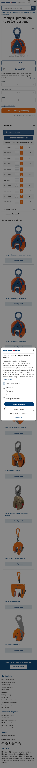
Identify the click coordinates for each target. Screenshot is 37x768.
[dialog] (18, 383)
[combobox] (33, 350)
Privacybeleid (7, 379)
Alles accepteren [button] (19, 404)
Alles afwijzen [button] (19, 409)
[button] (18, 414)
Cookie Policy (18, 418)
